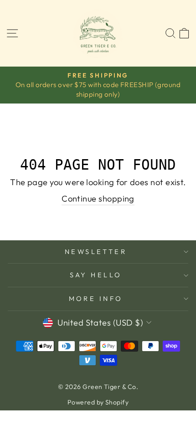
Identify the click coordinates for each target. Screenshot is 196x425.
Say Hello (96, 274)
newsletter (96, 251)
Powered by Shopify (98, 402)
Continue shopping (98, 198)
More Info (96, 298)
